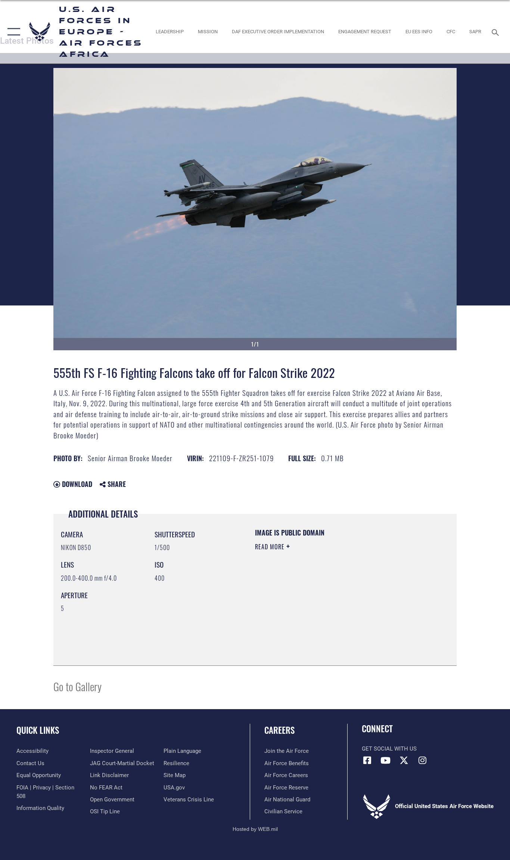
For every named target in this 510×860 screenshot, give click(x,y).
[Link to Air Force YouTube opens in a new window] (385, 760)
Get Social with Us (389, 748)
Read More (270, 546)
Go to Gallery (77, 686)
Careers (279, 730)
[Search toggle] (496, 32)
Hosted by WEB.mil (255, 829)
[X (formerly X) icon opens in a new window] (404, 760)
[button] (12, 31)
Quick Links (37, 730)
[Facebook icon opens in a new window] (367, 760)
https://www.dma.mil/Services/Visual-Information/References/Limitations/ (342, 604)
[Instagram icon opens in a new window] (422, 760)
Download (76, 484)
